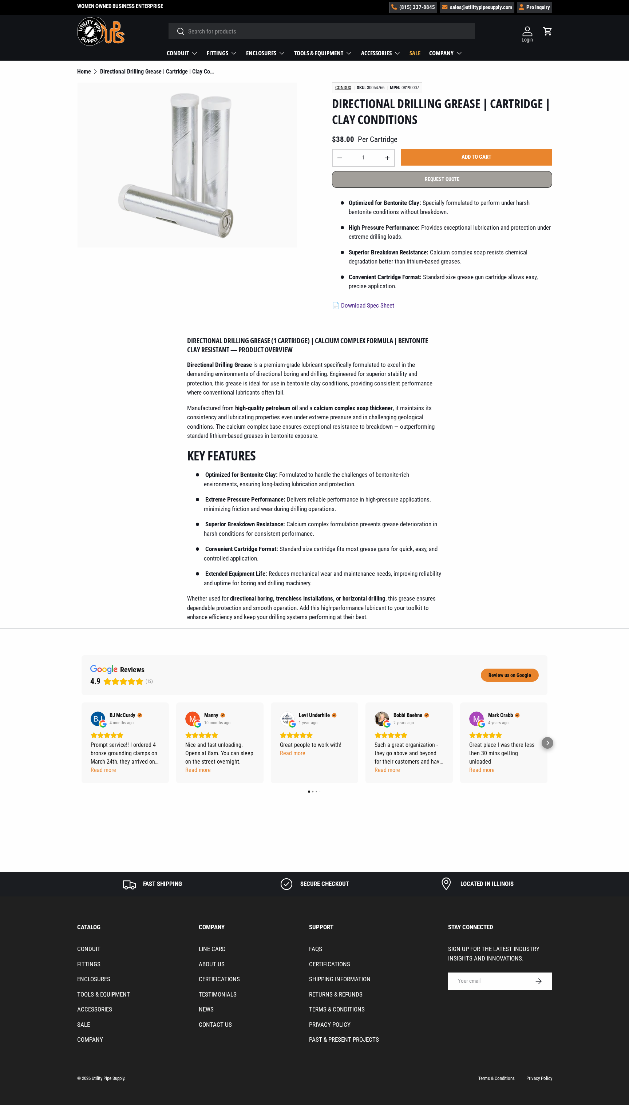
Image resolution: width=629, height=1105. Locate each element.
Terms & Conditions (337, 1009)
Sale (415, 53)
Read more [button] (103, 770)
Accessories (376, 53)
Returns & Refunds (336, 994)
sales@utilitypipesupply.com (481, 7)
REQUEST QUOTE (442, 179)
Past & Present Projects (344, 1039)
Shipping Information (340, 979)
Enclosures (261, 53)
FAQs (315, 948)
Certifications (219, 979)
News (206, 1009)
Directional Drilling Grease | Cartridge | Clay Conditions (158, 72)
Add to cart (476, 157)
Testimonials (218, 994)
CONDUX (343, 87)
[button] (81, 743)
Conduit (178, 53)
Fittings (217, 53)
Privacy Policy (330, 1024)
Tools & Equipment (318, 53)
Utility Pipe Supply (108, 1078)
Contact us (215, 1024)
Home (84, 72)
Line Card (212, 948)
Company (441, 53)
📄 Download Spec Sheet (363, 305)
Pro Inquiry (538, 7)
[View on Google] (98, 719)
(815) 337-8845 (417, 7)
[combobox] (322, 31)
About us (212, 964)
